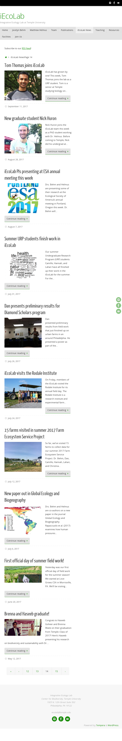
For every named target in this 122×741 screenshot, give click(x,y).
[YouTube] (118, 3)
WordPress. (113, 725)
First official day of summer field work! (34, 561)
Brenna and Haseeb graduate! (26, 614)
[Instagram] (110, 3)
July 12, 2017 (14, 481)
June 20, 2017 (14, 602)
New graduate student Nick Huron (30, 118)
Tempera (100, 725)
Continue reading (56, 98)
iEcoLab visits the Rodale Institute (30, 373)
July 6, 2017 (13, 548)
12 (27, 671)
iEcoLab (12, 16)
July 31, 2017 (14, 294)
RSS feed (26, 48)
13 (37, 671)
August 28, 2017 (16, 159)
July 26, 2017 (14, 361)
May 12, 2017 (14, 658)
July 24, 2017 (14, 418)
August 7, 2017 (15, 226)
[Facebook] (114, 3)
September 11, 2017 (18, 106)
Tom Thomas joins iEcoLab (24, 65)
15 (56, 671)
